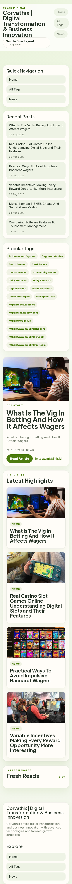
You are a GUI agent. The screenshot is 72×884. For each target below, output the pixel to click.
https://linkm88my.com (23, 312)
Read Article (19, 458)
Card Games (39, 264)
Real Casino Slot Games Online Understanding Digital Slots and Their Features (36, 606)
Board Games (17, 264)
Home (61, 12)
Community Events (44, 272)
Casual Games (18, 272)
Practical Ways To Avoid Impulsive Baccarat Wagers (31, 675)
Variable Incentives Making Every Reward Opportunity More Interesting (35, 742)
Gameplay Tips (45, 296)
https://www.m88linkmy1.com (27, 344)
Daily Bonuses (18, 280)
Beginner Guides (52, 256)
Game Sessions (42, 288)
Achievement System (22, 256)
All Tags (60, 23)
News (61, 34)
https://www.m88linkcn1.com (27, 328)
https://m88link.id (20, 320)
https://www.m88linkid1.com (26, 336)
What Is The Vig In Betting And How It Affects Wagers (32, 536)
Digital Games (17, 288)
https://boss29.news (22, 304)
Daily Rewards (42, 280)
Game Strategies (19, 296)
